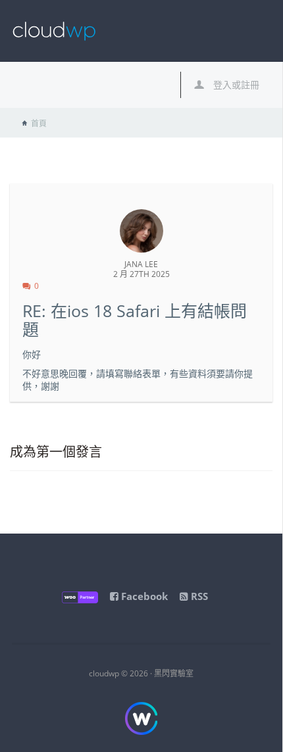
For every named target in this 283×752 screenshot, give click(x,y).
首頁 (39, 123)
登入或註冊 (235, 84)
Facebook (143, 596)
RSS (198, 596)
